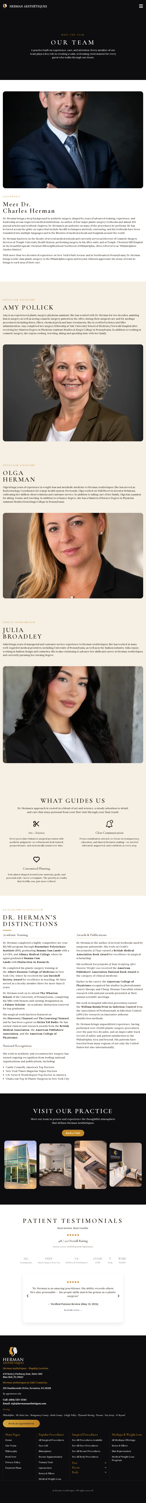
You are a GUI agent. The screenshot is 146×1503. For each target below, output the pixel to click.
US (76, 1259)
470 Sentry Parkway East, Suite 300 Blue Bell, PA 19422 (22, 1375)
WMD (122, 1259)
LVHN (97, 1259)
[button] (27, 1296)
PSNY (49, 1259)
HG (26, 1259)
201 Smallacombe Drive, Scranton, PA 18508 (27, 1388)
